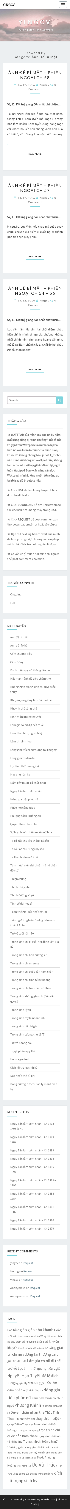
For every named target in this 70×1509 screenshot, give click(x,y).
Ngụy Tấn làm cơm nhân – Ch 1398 (32, 1158)
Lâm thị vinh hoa (21, 741)
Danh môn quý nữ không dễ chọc (30, 670)
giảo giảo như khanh (36, 1329)
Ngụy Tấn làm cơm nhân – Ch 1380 (32, 1220)
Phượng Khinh (28, 1405)
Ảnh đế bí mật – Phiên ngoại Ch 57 (35, 188)
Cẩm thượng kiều (21, 653)
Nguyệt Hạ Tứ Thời (25, 1383)
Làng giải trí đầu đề (22, 758)
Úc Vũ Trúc (43, 1464)
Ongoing (15, 594)
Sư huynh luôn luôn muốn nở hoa (31, 832)
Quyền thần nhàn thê (23, 824)
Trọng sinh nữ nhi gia (23, 1026)
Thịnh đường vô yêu (22, 895)
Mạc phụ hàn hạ (20, 774)
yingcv (44, 84)
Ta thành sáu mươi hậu (24, 857)
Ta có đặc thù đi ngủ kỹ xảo (27, 849)
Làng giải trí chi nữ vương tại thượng (33, 750)
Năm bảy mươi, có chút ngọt (28, 783)
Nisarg (35, 1504)
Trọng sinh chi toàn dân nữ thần (30, 988)
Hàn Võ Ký (40, 1336)
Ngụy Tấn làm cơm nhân (25, 791)
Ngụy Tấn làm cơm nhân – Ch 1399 (32, 1150)
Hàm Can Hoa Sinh (26, 1336)
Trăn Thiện (28, 1425)
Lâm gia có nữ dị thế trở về (27, 725)
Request (28, 1263)
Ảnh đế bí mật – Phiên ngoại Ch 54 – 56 (35, 290)
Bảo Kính (13, 1330)
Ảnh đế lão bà (18, 645)
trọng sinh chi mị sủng (29, 1430)
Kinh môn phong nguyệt (25, 717)
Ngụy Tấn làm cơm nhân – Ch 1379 (32, 1228)
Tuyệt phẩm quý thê (22, 1051)
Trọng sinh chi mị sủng (24, 963)
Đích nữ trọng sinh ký (23, 1067)
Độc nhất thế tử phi (22, 1076)
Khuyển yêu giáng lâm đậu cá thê (31, 700)
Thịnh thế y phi (19, 887)
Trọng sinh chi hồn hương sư (28, 955)
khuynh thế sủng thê (37, 1341)
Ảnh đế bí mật (19, 637)
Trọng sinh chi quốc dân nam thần (31, 971)
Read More (36, 153)
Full (12, 603)
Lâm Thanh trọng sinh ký (26, 733)
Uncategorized (19, 1059)
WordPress (48, 1499)
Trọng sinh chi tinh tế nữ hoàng (30, 980)
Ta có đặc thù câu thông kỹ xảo (29, 840)
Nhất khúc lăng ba (33, 1390)
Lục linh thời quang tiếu (25, 766)
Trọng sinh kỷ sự (20, 1010)
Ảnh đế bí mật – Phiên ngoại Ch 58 (35, 75)
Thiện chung (18, 879)
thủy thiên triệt (47, 1418)
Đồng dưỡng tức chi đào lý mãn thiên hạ (33, 1473)
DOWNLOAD (25, 505)
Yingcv (9, 4)
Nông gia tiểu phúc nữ (24, 799)
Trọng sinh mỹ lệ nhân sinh (27, 1018)
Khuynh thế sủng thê (23, 708)
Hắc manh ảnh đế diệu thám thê (30, 678)
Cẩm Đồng (17, 662)
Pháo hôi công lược (22, 807)
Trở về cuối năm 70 (22, 933)
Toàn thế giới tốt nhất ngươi (28, 912)
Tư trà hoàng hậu (21, 1043)
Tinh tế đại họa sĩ (21, 903)
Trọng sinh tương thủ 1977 (27, 1034)
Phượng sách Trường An (25, 816)
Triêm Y (19, 1424)
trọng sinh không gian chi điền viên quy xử (36, 1447)
